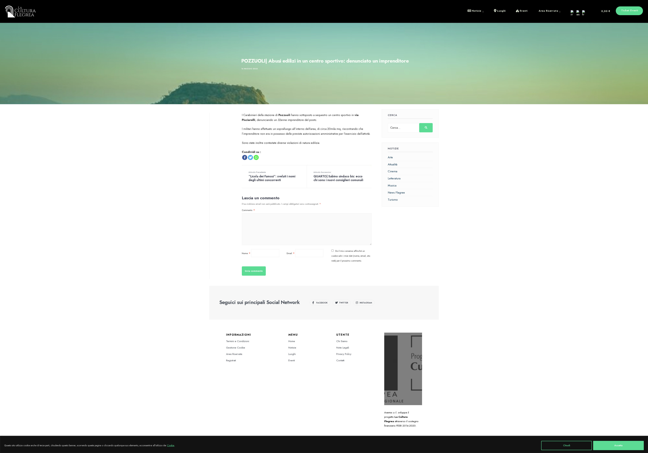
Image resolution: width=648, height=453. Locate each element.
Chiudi (566, 445)
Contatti (340, 360)
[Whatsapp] (256, 157)
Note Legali (342, 347)
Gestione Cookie (235, 347)
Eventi (291, 360)
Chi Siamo (341, 341)
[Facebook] (244, 157)
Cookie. (170, 445)
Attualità (392, 164)
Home (291, 341)
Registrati (231, 360)
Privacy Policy (343, 354)
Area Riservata (234, 354)
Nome (246, 253)
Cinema (392, 171)
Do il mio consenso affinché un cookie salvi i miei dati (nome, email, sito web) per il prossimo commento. (350, 255)
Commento (248, 210)
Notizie (292, 347)
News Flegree (396, 193)
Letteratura (394, 178)
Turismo (393, 200)
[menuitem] (478, 11)
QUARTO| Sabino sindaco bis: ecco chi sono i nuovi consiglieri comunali (338, 176)
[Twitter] (250, 157)
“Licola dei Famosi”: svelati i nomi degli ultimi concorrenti (272, 176)
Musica (392, 185)
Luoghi (292, 354)
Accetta (618, 445)
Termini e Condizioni (237, 341)
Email (290, 253)
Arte (390, 157)
